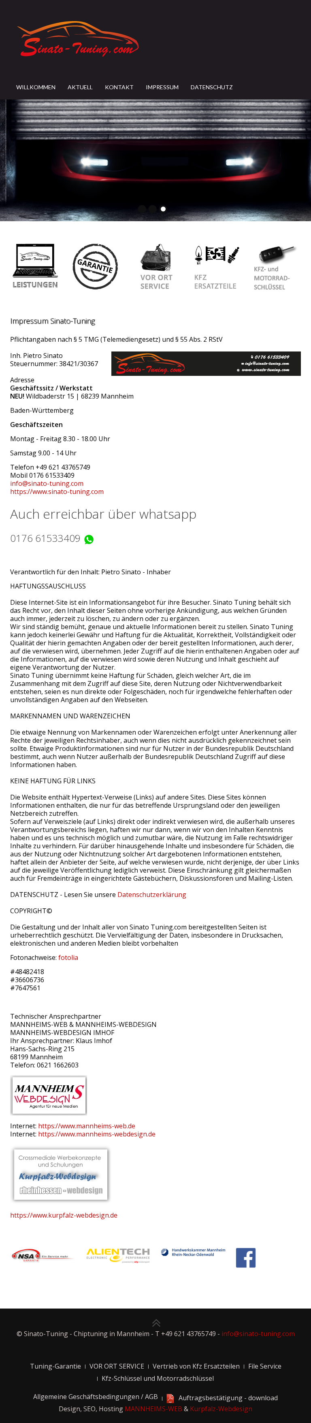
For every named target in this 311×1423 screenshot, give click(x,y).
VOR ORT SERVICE (116, 1366)
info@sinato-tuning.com (46, 483)
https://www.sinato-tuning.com (57, 491)
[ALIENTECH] (118, 1255)
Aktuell (80, 87)
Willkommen (35, 87)
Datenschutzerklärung (151, 894)
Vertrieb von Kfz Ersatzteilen (196, 1366)
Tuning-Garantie (55, 1366)
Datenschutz (212, 87)
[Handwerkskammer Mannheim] (193, 1251)
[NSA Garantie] (42, 1255)
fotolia (68, 957)
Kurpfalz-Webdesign (221, 1408)
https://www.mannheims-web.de (86, 1125)
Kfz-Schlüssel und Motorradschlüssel (158, 1378)
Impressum (162, 87)
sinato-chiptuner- (142, 209)
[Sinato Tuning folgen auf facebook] (246, 1257)
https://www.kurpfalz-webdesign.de (63, 1215)
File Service (264, 1366)
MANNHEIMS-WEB (153, 1408)
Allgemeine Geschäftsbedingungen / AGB (95, 1397)
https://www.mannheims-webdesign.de (97, 1134)
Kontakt (119, 87)
